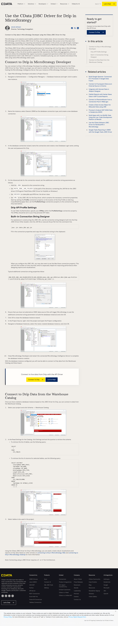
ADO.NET (32, 585)
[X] (6, 596)
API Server (32, 591)
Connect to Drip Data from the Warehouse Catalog (99, 61)
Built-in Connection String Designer (99, 56)
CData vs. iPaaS (64, 592)
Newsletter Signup (94, 591)
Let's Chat (107, 4)
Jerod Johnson (16, 27)
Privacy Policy (8, 617)
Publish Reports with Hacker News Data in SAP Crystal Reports (100, 95)
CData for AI (76, 4)
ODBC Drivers (33, 579)
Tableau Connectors (35, 602)
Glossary (91, 593)
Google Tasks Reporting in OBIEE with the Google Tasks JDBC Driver (100, 131)
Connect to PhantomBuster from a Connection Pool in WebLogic (100, 101)
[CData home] (8, 3)
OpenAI (106, 593)
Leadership (77, 591)
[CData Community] (12, 596)
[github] (9, 596)
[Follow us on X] (75, 28)
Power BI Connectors (35, 599)
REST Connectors (34, 593)
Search (97, 4)
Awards (76, 588)
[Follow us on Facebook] (72, 28)
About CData (78, 579)
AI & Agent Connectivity (63, 586)
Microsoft (106, 588)
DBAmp (46, 588)
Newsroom (77, 585)
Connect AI (47, 582)
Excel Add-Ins (33, 596)
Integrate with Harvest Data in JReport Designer (99, 90)
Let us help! (51, 380)
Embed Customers (64, 589)
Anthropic (107, 579)
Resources (92, 588)
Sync (45, 579)
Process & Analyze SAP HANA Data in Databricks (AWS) (100, 111)
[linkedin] (2, 596)
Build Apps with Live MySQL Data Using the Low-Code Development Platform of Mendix (100, 117)
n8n (105, 591)
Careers (76, 596)
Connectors (62, 579)
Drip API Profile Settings (99, 52)
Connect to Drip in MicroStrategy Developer (100, 48)
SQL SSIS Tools (48, 585)
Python (31, 588)
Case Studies (93, 582)
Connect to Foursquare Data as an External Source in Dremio (100, 85)
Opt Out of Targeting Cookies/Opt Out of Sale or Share (98, 620)
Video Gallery (93, 596)
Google (106, 585)
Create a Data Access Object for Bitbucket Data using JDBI (100, 106)
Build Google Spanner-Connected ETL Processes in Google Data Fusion (100, 79)
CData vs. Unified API (65, 595)
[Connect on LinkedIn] (78, 28)
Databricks (107, 582)
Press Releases (78, 582)
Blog (90, 585)
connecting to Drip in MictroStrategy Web (51, 553)
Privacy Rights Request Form (77, 617)
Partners (76, 593)
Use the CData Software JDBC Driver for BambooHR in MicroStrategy (99, 125)
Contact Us (77, 599)
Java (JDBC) (33, 582)
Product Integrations (65, 582)
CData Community (94, 579)
